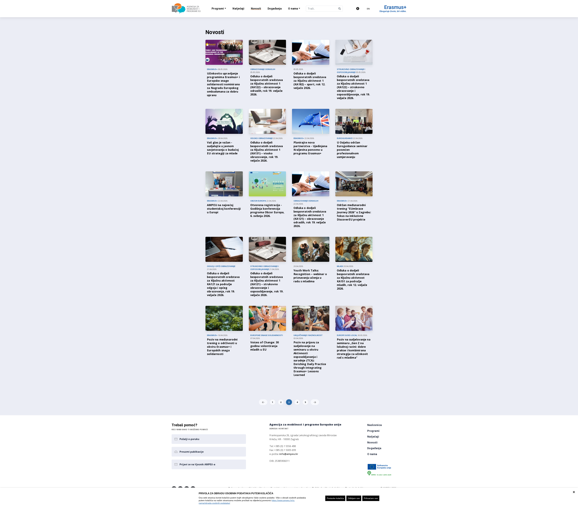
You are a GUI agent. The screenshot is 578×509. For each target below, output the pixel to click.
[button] (218, 8)
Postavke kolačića (335, 498)
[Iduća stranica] (315, 402)
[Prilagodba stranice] (358, 8)
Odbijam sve (354, 498)
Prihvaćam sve (371, 498)
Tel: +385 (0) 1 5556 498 (282, 446)
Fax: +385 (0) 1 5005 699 (282, 450)
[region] (289, 498)
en (368, 8)
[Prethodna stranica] (263, 402)
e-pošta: (283, 454)
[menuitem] (238, 8)
